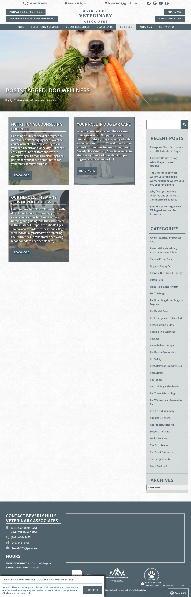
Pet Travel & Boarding (162, 393)
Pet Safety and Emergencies (166, 365)
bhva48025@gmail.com (122, 3)
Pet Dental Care (159, 311)
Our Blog (126, 27)
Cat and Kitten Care (161, 259)
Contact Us (167, 27)
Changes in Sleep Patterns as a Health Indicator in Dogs (166, 149)
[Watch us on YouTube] (161, 3)
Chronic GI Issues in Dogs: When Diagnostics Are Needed (164, 161)
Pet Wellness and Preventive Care (166, 402)
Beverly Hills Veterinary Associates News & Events (165, 250)
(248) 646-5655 (37, 3)
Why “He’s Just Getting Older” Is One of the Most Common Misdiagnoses (164, 195)
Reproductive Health (162, 424)
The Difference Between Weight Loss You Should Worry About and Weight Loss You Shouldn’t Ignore (167, 178)
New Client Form (170, 18)
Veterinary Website (108, 590)
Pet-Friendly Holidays (162, 410)
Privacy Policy (140, 590)
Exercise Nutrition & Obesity (166, 272)
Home (20, 27)
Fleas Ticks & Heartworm (164, 286)
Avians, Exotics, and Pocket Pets (165, 239)
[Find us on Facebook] (149, 3)
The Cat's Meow (159, 445)
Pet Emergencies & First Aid (166, 318)
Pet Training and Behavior (165, 386)
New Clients (105, 27)
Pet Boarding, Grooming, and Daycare (167, 302)
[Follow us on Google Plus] (155, 3)
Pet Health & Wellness (162, 331)
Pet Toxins (156, 379)
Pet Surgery (156, 372)
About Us (146, 27)
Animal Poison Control (26, 12)
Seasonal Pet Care (160, 431)
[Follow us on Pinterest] (167, 3)
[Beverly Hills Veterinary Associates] (95, 16)
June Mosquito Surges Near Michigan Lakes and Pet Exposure (165, 210)
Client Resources (77, 27)
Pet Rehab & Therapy (162, 345)
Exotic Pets (156, 279)
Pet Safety (156, 359)
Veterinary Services (45, 27)
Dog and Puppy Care (161, 266)
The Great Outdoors (161, 452)
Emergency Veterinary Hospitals (32, 18)
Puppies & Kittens (160, 417)
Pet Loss (154, 338)
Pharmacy (174, 12)
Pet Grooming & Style (162, 324)
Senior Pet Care (158, 438)
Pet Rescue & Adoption (163, 352)
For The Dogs (157, 293)
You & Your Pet (158, 465)
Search (184, 124)
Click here (6, 593)
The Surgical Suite (160, 459)
